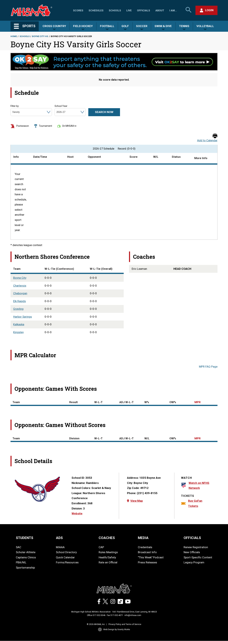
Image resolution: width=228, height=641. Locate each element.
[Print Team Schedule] (214, 136)
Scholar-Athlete (25, 552)
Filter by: (15, 106)
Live (129, 10)
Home (14, 36)
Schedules (96, 10)
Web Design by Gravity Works (116, 629)
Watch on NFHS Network (199, 485)
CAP (101, 547)
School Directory (66, 552)
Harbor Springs (22, 316)
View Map (136, 500)
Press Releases (147, 562)
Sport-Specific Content (198, 557)
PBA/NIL (21, 562)
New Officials (192, 552)
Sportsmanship (25, 567)
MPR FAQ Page (208, 366)
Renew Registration (196, 547)
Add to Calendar (207, 140)
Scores (78, 10)
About (159, 10)
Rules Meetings (108, 552)
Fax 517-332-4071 (115, 615)
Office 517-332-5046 (96, 615)
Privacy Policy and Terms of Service (124, 624)
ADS (59, 538)
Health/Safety (107, 557)
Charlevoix (19, 285)
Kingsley (18, 332)
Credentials (145, 547)
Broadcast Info (147, 552)
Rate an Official (108, 562)
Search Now (104, 112)
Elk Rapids (19, 301)
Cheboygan (20, 293)
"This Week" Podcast (151, 557)
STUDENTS (24, 538)
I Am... (173, 10)
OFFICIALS (192, 538)
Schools (115, 10)
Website (77, 513)
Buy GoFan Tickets (195, 503)
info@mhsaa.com (133, 615)
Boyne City (19, 277)
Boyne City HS (40, 36)
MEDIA (143, 538)
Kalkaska (18, 324)
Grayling (18, 308)
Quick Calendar (65, 557)
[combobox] (12, 112)
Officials (143, 10)
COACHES (107, 538)
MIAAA (60, 547)
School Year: (61, 106)
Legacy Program (194, 562)
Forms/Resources (67, 562)
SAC (18, 547)
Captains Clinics (26, 557)
